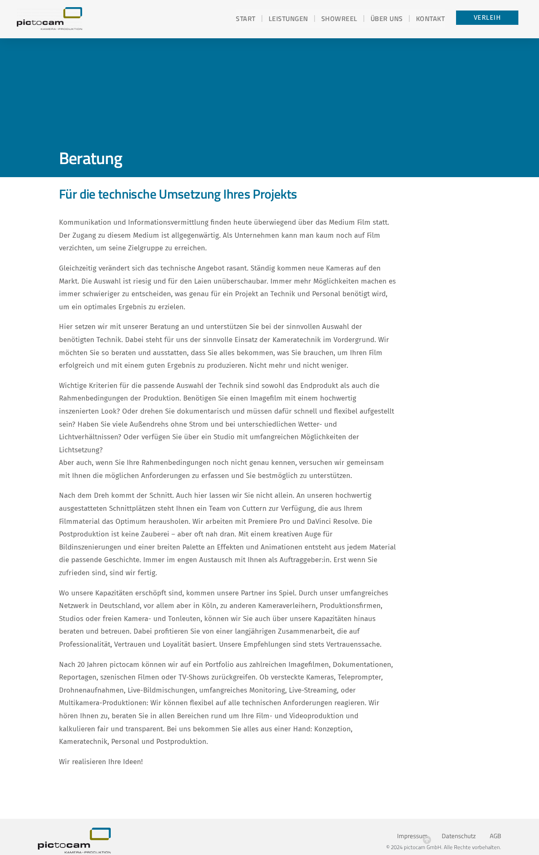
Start (246, 18)
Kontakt (430, 18)
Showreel (339, 18)
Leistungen (288, 18)
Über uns (387, 18)
